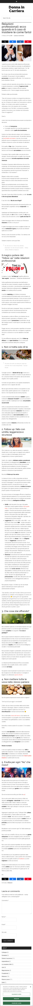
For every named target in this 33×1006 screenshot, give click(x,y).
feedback (21, 858)
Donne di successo (7, 958)
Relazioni (10, 882)
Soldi (3, 982)
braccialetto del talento (9, 138)
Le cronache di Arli (7, 964)
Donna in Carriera (16, 9)
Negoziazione (5, 970)
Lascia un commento (19, 35)
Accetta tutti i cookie (16, 1003)
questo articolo (18, 675)
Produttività (5, 973)
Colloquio (4, 952)
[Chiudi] (30, 986)
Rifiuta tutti (16, 998)
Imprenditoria (5, 961)
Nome (4, 917)
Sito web (4, 932)
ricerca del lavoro (15, 715)
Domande (4, 955)
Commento (5, 900)
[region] (16, 995)
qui (24, 794)
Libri (3, 967)
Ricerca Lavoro (6, 979)
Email (3, 924)
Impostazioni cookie (16, 994)
